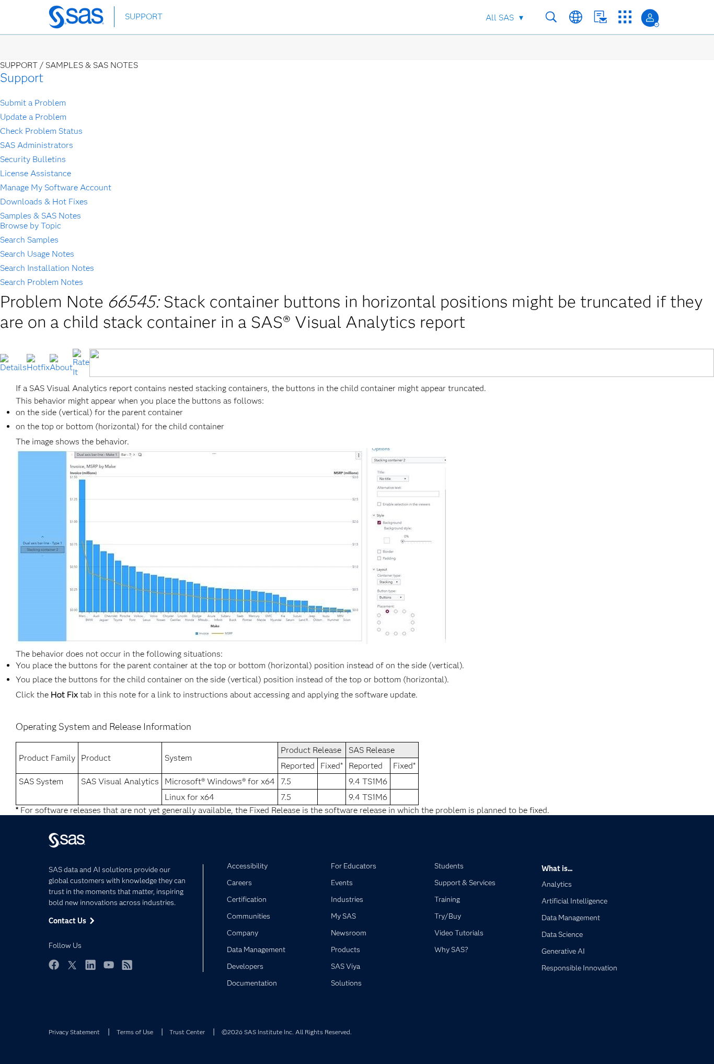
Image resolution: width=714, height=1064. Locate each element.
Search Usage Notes (37, 254)
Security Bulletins (33, 159)
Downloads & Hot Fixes (44, 202)
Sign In (650, 18)
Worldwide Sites (575, 17)
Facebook (54, 964)
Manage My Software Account (55, 187)
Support (21, 77)
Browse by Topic (30, 226)
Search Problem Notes (41, 282)
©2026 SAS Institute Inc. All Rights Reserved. (287, 1032)
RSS (127, 964)
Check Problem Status (41, 131)
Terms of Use (135, 1032)
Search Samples (29, 240)
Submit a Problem (33, 103)
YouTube (108, 964)
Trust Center (187, 1032)
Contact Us (600, 17)
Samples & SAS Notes (40, 216)
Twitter (72, 964)
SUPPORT (144, 16)
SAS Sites (624, 17)
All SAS (500, 17)
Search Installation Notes (47, 268)
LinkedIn (90, 964)
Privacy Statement (74, 1032)
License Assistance (35, 173)
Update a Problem (33, 117)
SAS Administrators (36, 145)
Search (551, 17)
